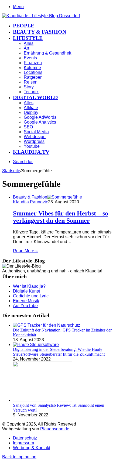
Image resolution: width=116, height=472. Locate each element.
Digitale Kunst (26, 291)
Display (31, 112)
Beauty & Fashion (39, 32)
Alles (28, 43)
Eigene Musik (26, 300)
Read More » (25, 250)
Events (30, 58)
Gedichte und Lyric (31, 296)
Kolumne (32, 67)
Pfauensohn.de (54, 429)
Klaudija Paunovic (30, 202)
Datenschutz (25, 438)
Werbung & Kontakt (31, 447)
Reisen (30, 82)
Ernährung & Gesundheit (47, 53)
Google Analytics (40, 122)
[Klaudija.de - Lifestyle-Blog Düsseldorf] (41, 15)
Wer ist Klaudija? (29, 286)
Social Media (36, 131)
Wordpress (34, 141)
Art (26, 48)
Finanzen (33, 62)
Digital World (35, 97)
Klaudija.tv (31, 152)
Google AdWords (40, 117)
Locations (33, 72)
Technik (31, 91)
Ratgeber (33, 77)
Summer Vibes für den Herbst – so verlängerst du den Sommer (60, 217)
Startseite (11, 170)
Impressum (23, 443)
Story (29, 87)
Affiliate (31, 107)
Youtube (32, 146)
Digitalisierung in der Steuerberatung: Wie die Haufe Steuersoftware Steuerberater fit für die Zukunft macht (59, 351)
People (23, 25)
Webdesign (35, 136)
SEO (28, 127)
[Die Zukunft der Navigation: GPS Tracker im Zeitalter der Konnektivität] (46, 325)
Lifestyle (28, 38)
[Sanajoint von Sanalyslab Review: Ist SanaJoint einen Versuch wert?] (42, 400)
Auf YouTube (25, 305)
